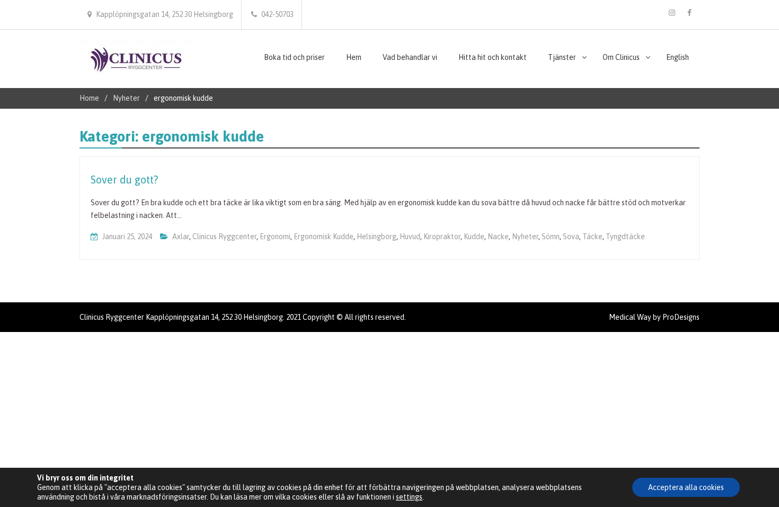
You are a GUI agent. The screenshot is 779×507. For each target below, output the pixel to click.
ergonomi (275, 236)
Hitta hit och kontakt (492, 57)
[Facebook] (689, 12)
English (677, 57)
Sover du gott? (124, 179)
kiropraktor (442, 236)
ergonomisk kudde (323, 236)
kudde (474, 236)
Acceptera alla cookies (686, 487)
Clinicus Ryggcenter (224, 236)
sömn (551, 236)
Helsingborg (376, 236)
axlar (180, 236)
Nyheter (525, 236)
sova (571, 236)
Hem (353, 57)
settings (409, 497)
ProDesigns (681, 317)
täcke (592, 236)
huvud (410, 236)
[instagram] (672, 12)
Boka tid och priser (294, 57)
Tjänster (562, 57)
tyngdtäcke (625, 236)
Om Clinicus (621, 57)
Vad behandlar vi (410, 57)
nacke (498, 236)
